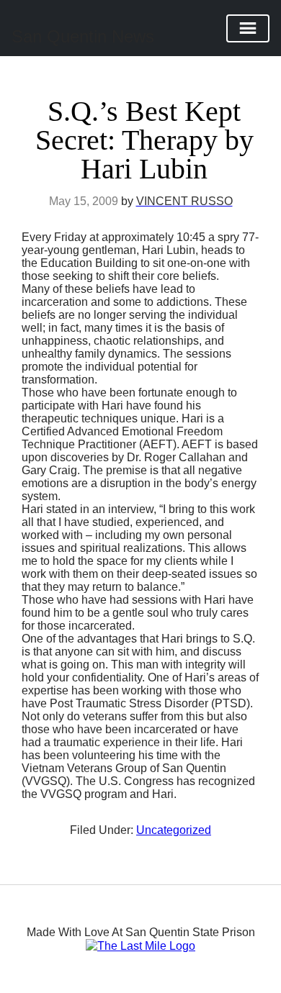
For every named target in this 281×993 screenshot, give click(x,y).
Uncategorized (173, 830)
